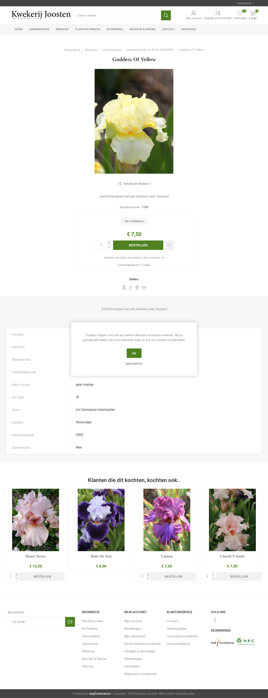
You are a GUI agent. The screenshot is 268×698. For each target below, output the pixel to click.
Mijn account (193, 18)
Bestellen (138, 245)
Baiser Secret (36, 556)
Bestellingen (132, 629)
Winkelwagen (133, 659)
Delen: (134, 279)
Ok (134, 353)
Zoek (166, 15)
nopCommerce (99, 693)
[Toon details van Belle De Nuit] (101, 520)
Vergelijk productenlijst (217, 18)
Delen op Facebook (130, 287)
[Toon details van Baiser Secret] (35, 520)
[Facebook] (215, 620)
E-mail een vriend (144, 287)
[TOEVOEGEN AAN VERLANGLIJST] (169, 245)
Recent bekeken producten (142, 644)
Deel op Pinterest (137, 287)
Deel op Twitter (124, 287)
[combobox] (117, 15)
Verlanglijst (131, 666)
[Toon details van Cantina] (166, 520)
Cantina (167, 556)
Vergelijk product (137, 183)
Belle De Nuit (101, 556)
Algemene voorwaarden (140, 674)
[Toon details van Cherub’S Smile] (232, 520)
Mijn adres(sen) (135, 636)
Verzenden (70, 622)
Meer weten (134, 363)
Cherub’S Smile (232, 556)
